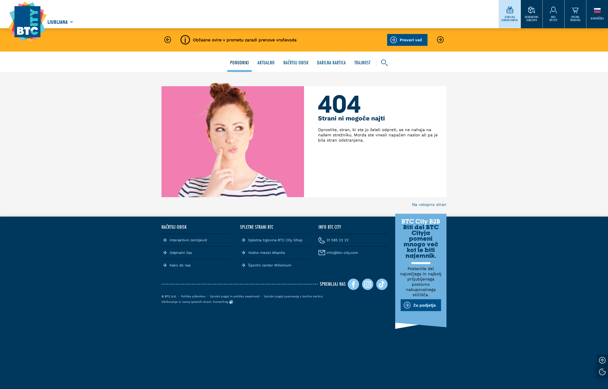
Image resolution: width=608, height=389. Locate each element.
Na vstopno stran (429, 204)
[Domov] (27, 22)
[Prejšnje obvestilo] (167, 40)
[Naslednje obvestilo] (440, 40)
